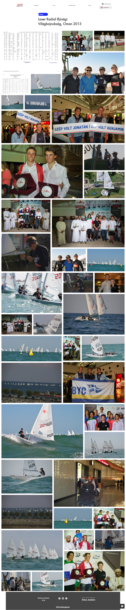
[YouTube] (63, 598)
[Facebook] (59, 598)
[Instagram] (66, 598)
